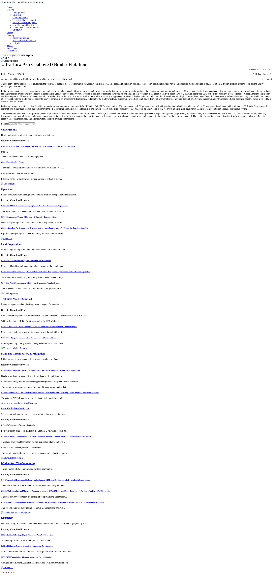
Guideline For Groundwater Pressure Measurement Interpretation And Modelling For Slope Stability (44, 228)
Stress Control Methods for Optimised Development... (27, 546)
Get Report (267, 79)
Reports (10, 10)
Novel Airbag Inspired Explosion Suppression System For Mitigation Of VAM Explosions (39, 381)
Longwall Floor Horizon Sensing (17, 173)
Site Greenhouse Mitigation (25, 22)
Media (10, 45)
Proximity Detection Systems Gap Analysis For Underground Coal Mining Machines (38, 146)
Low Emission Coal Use (24, 25)
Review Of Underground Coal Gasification (21, 447)
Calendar (17, 43)
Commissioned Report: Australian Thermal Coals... (26, 557)
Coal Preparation (20, 17)
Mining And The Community (26, 27)
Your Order (12, 48)
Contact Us (12, 50)
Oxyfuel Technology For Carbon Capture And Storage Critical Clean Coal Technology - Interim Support (46, 436)
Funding (10, 35)
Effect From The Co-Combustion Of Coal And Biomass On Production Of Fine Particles (39, 327)
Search (10, 33)
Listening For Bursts (12, 162)
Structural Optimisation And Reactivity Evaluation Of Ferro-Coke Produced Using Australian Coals (44, 315)
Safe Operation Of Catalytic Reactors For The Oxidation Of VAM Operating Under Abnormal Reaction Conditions (50, 392)
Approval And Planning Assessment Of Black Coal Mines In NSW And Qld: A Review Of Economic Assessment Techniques (52, 502)
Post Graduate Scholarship (24, 40)
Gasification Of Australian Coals (18, 425)
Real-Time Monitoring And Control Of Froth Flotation (26, 261)
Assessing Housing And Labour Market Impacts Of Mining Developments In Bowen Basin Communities (45, 480)
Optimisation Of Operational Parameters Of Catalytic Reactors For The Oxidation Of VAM (40, 370)
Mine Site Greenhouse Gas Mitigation (23, 353)
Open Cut (17, 15)
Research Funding (21, 38)
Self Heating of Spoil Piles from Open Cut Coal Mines (27, 535)
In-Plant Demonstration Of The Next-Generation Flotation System (30, 283)
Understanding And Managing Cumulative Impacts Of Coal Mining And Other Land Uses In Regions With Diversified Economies (55, 491)
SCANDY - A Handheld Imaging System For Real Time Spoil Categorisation (34, 206)
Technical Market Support (24, 20)
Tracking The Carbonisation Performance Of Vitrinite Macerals (30, 338)
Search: (4, 124)
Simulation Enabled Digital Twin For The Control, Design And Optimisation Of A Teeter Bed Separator (45, 272)
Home (9, 7)
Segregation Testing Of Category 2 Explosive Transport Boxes (29, 217)
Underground (19, 12)
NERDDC (17, 30)
